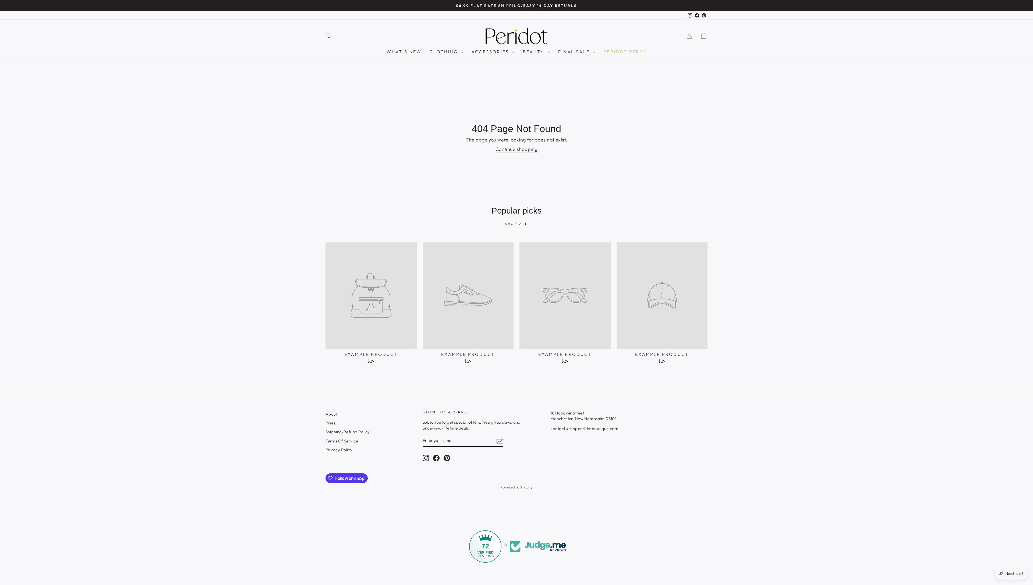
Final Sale (574, 51)
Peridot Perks (624, 51)
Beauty (534, 51)
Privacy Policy (339, 449)
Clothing (444, 51)
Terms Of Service (342, 441)
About (331, 414)
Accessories (491, 51)
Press (330, 423)
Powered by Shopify (516, 487)
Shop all (516, 224)
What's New (404, 51)
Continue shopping (517, 149)
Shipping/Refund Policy (348, 431)
